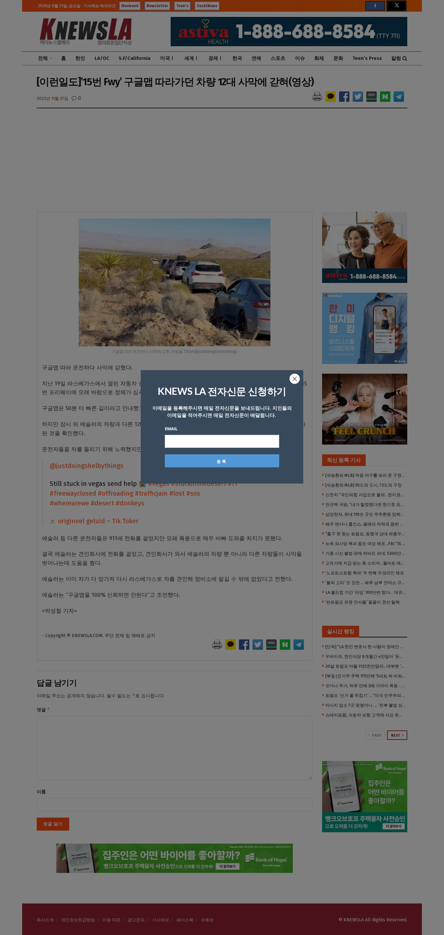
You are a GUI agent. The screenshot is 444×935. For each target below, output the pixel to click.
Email (171, 429)
